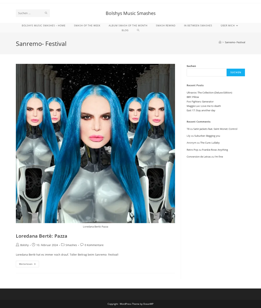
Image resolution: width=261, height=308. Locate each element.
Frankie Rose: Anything (215, 149)
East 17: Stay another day (201, 110)
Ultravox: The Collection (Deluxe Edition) (209, 92)
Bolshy (24, 245)
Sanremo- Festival (235, 42)
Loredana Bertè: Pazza (41, 236)
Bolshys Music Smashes (131, 13)
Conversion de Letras (199, 156)
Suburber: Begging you (207, 135)
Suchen (191, 66)
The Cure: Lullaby (210, 142)
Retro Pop (192, 149)
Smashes (71, 245)
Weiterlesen (29, 264)
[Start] (220, 42)
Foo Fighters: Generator (200, 101)
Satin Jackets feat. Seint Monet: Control (215, 129)
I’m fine (219, 156)
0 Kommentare (94, 245)
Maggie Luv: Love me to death (204, 106)
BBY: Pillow (193, 97)
